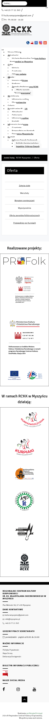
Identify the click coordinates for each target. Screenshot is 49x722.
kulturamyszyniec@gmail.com (17, 15)
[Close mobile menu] (3, 49)
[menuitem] (14, 52)
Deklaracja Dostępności (12, 656)
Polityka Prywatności (11, 650)
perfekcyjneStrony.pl (34, 713)
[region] (24, 652)
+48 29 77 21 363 (12, 10)
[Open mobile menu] (47, 7)
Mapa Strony (7, 653)
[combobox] (14, 3)
